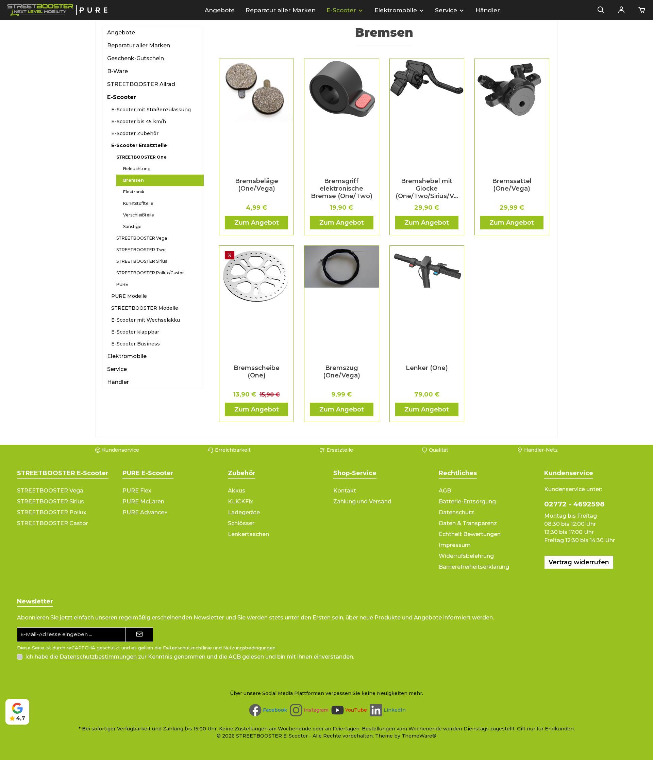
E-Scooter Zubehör (134, 133)
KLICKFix (240, 501)
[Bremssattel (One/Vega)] (512, 115)
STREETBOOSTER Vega (141, 238)
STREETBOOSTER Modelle (144, 308)
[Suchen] (600, 10)
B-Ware (117, 71)
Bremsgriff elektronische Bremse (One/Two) (341, 188)
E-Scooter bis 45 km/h (138, 121)
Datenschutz (456, 512)
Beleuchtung (137, 168)
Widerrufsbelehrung (466, 556)
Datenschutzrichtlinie (187, 647)
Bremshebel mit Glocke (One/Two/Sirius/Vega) (427, 188)
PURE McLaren (143, 501)
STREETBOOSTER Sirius (141, 261)
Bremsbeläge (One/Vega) (256, 184)
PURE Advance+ (145, 512)
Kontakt (344, 490)
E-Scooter (121, 97)
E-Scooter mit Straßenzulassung (151, 110)
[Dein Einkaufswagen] (639, 10)
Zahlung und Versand (362, 501)
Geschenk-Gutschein (135, 58)
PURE (122, 284)
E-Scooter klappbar (135, 332)
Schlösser (241, 523)
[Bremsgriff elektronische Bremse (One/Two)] (341, 115)
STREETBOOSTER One (141, 157)
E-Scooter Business (135, 344)
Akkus (236, 490)
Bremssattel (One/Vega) (512, 184)
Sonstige (132, 226)
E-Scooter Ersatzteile (139, 145)
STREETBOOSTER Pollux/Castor (150, 272)
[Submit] (139, 634)
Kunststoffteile (138, 203)
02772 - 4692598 (574, 504)
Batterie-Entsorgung (467, 501)
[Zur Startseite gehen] (58, 10)
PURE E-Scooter (147, 473)
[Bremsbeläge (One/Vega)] (256, 115)
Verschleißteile (138, 214)
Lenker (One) (427, 368)
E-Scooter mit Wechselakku (145, 320)
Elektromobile (127, 356)
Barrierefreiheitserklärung (474, 567)
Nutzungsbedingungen (249, 647)
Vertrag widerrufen (579, 562)
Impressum (455, 545)
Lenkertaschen (248, 534)
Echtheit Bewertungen (470, 534)
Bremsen (133, 180)
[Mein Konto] (621, 10)
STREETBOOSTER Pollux (51, 512)
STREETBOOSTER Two (141, 249)
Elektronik (133, 191)
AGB (445, 490)
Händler (118, 382)
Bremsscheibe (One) (257, 371)
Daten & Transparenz (468, 523)
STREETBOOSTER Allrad (141, 84)
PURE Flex (136, 490)
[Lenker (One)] (427, 302)
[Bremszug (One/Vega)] (341, 302)
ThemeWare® (419, 736)
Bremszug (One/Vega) (341, 371)
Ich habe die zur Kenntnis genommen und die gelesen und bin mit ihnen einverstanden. (189, 656)
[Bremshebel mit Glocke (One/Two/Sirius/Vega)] (427, 115)
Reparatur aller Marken (138, 45)
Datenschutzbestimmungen (98, 656)
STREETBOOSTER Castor (52, 523)
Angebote (121, 32)
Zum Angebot (256, 222)
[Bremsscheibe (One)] (256, 302)
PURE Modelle (129, 296)
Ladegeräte (244, 512)
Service (117, 369)
